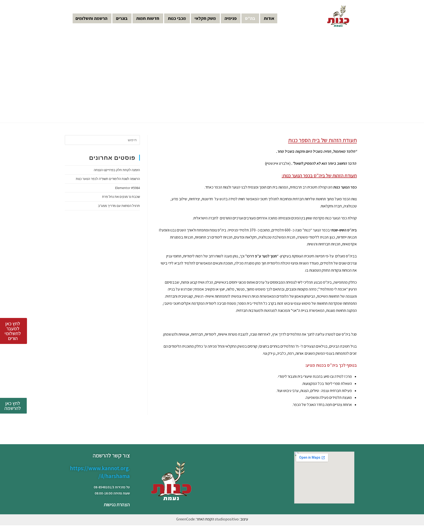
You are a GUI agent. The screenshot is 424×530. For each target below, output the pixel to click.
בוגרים (122, 18)
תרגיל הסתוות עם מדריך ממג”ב (119, 205)
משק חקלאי (205, 18)
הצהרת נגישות (117, 504)
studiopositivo (227, 519)
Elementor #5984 (127, 188)
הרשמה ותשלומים (91, 18)
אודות (269, 18)
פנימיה (231, 18)
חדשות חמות (147, 18)
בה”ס (250, 18)
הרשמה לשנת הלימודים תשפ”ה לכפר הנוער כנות (108, 179)
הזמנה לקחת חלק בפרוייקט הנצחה (117, 170)
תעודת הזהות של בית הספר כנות (322, 140)
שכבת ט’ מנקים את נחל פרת (121, 196)
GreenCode (185, 519)
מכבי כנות (177, 18)
